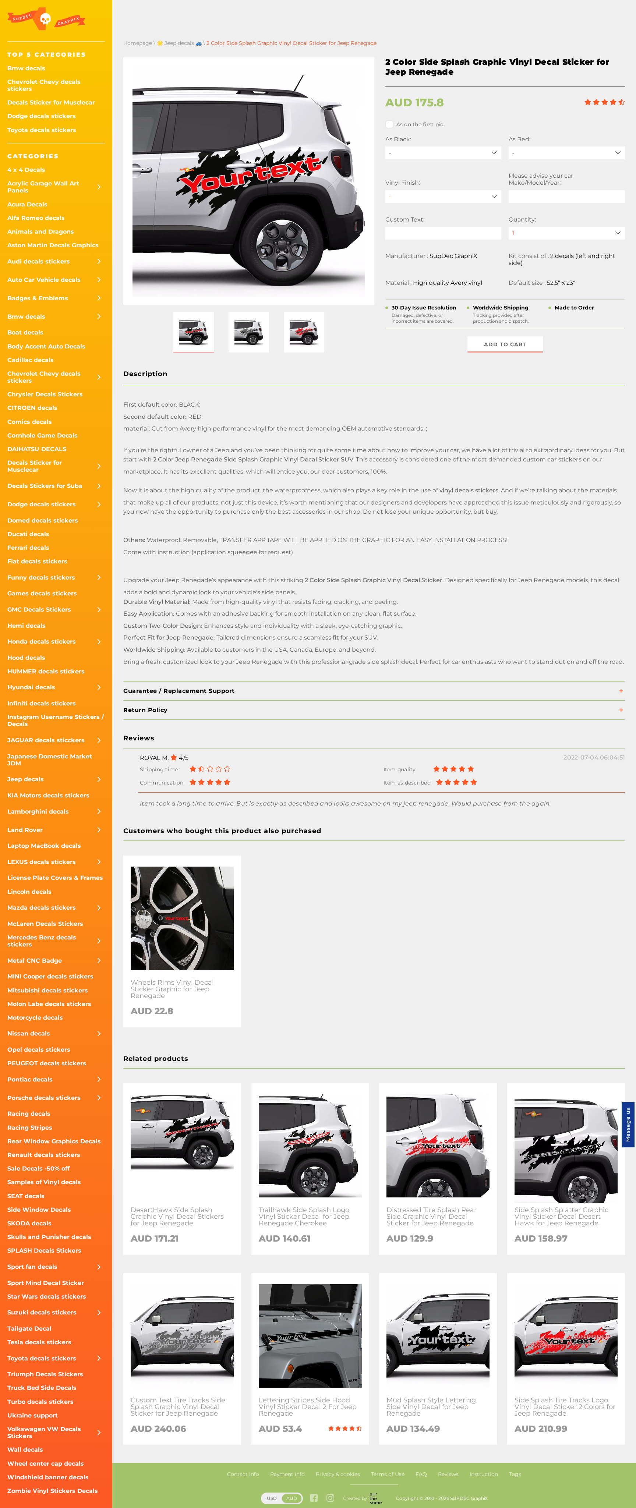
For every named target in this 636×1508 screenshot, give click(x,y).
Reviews (448, 1474)
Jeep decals (25, 779)
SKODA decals (29, 1223)
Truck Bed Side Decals (42, 1387)
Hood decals (26, 657)
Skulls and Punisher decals (49, 1236)
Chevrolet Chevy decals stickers (44, 85)
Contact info (243, 1474)
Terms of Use (387, 1474)
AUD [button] (291, 1498)
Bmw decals (26, 68)
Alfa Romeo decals (36, 218)
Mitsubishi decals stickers (47, 990)
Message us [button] (628, 1125)
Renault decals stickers (43, 1154)
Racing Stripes (29, 1127)
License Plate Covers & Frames (55, 877)
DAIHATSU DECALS (36, 449)
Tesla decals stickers (39, 1342)
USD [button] (272, 1498)
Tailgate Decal (29, 1328)
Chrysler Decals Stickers (45, 394)
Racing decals (28, 1113)
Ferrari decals (28, 547)
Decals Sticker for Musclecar (51, 102)
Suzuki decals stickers (42, 1312)
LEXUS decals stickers (41, 862)
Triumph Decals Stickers (45, 1374)
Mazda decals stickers (41, 907)
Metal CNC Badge (34, 960)
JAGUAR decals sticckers (46, 740)
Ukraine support (32, 1415)
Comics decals (29, 421)
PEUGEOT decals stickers (46, 1063)
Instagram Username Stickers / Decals (55, 721)
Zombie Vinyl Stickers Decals (52, 1490)
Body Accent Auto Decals (46, 346)
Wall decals (25, 1449)
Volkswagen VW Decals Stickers (44, 1433)
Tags (515, 1474)
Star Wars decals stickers (46, 1296)
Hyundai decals (31, 687)
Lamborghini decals (38, 811)
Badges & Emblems (37, 298)
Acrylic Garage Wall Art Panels (43, 187)
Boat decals (25, 332)
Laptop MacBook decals (44, 845)
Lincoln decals (29, 891)
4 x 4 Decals (26, 169)
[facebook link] (314, 1498)
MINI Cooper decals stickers (50, 976)
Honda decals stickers (41, 641)
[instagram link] (330, 1498)
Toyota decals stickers (41, 130)
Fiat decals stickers (37, 561)
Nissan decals (28, 1033)
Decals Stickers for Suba (44, 485)
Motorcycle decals (35, 1017)
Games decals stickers (42, 593)
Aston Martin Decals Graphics (53, 245)
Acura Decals (27, 204)
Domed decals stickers (42, 520)
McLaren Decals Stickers (45, 923)
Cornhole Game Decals (42, 435)
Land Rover (25, 829)
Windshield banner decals (48, 1477)
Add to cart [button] (505, 344)
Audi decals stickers (38, 261)
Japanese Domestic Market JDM (49, 760)
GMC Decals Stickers (39, 609)
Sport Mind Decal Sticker (45, 1282)
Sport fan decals (32, 1266)
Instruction (484, 1474)
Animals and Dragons (40, 231)
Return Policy (145, 710)
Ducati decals (28, 534)
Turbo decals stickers (40, 1401)
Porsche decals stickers (44, 1097)
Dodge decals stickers (41, 116)
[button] (193, 332)
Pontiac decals (30, 1079)
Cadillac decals (30, 360)
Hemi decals (26, 625)
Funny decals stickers (41, 577)
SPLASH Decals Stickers (44, 1250)
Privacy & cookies (338, 1474)
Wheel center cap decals (45, 1463)
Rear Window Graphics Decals (54, 1141)
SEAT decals (26, 1196)
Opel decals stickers (38, 1049)
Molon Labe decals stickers (49, 1004)
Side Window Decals (39, 1209)
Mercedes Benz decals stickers (41, 941)
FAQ (421, 1474)
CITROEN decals (32, 407)
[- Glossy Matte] (443, 196)
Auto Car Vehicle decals (44, 279)
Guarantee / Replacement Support (179, 690)
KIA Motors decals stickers (48, 795)
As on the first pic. (420, 124)
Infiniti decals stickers (41, 703)
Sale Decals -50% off (38, 1168)
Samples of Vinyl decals (44, 1182)
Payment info (287, 1474)
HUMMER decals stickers (46, 671)
